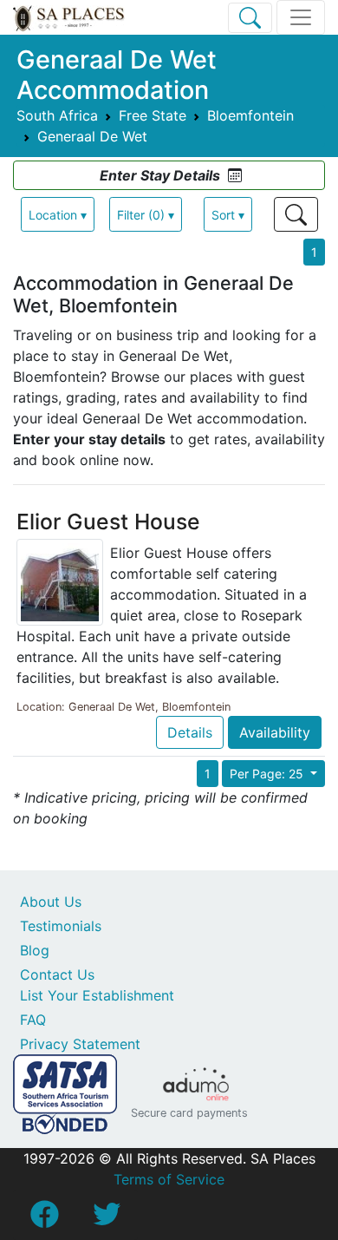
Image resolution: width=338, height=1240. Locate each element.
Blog (34, 950)
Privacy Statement (80, 1044)
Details (189, 732)
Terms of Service (169, 1179)
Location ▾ (58, 214)
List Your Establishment (97, 995)
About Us (50, 901)
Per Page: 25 (268, 773)
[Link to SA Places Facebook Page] (44, 1219)
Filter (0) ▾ (145, 214)
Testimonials (60, 926)
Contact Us (57, 974)
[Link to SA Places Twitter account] (106, 1219)
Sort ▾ (227, 214)
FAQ (33, 1019)
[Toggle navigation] (300, 17)
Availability (274, 732)
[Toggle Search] (250, 18)
